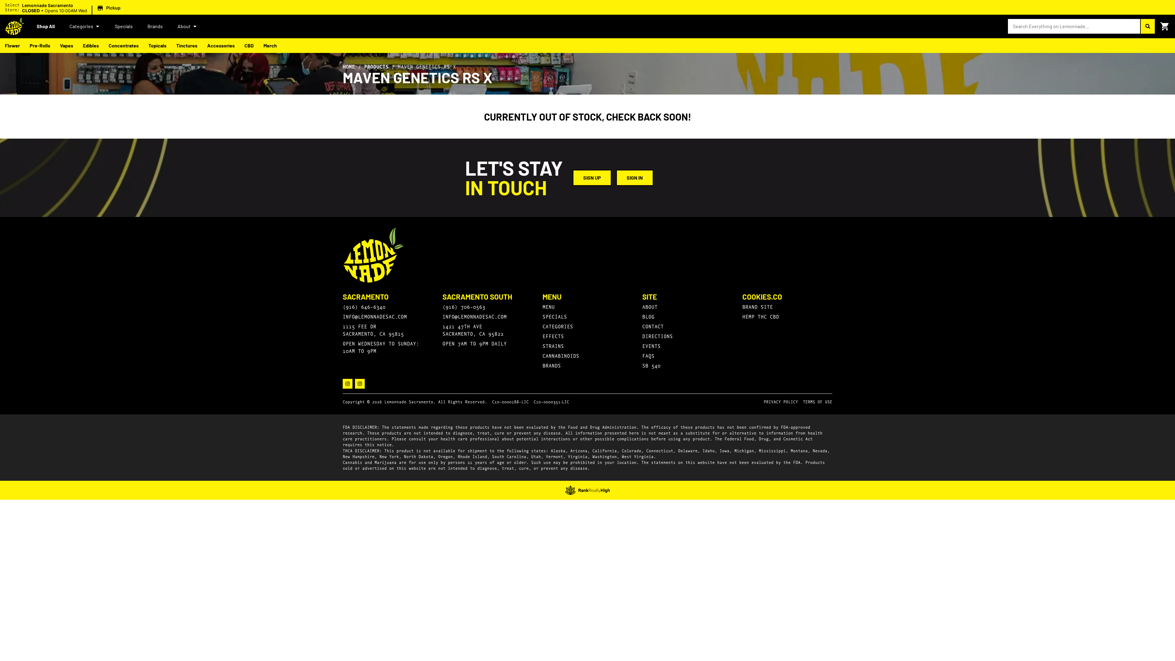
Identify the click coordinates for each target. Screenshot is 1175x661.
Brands (155, 26)
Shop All (46, 26)
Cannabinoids (561, 355)
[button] (72, 8)
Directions (657, 335)
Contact (653, 326)
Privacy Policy (781, 401)
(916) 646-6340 (364, 306)
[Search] (1147, 26)
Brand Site (757, 306)
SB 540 (651, 365)
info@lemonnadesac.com (375, 316)
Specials (124, 26)
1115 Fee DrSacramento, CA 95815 (373, 330)
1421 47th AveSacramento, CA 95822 (473, 330)
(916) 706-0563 (463, 306)
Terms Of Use (817, 401)
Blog (648, 316)
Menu (549, 306)
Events (651, 345)
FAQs (648, 355)
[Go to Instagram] (347, 384)
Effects (553, 335)
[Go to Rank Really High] (587, 490)
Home (349, 66)
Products (376, 66)
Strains (553, 345)
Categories (81, 26)
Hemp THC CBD (760, 316)
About (184, 26)
